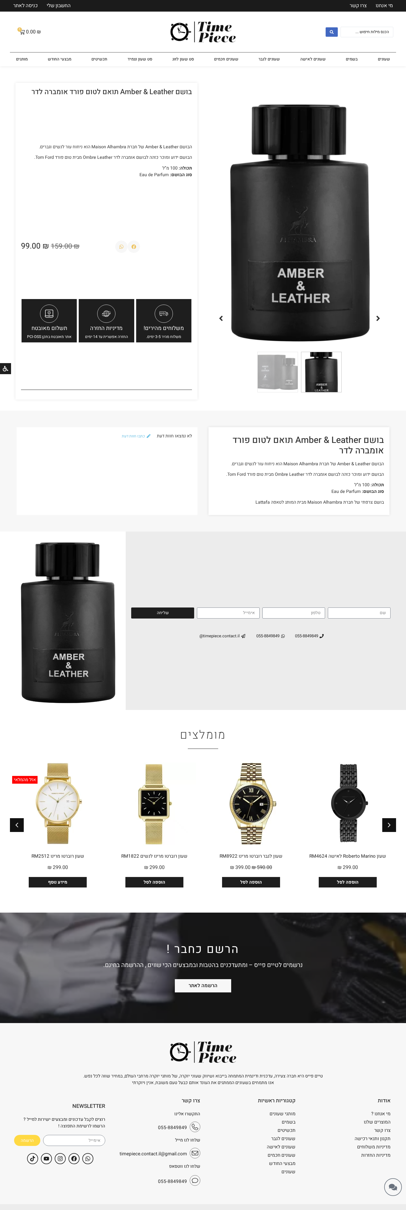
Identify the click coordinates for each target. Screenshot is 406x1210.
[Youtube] (46, 1158)
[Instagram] (60, 1158)
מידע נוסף (57, 882)
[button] (378, 318)
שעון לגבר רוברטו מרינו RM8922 (251, 856)
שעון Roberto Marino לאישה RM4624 (347, 856)
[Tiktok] (32, 1158)
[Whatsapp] (87, 1158)
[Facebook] (74, 1158)
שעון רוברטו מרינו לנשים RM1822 (154, 856)
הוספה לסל (347, 882)
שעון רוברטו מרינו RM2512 (57, 856)
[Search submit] (332, 32)
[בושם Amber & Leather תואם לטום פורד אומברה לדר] (299, 220)
